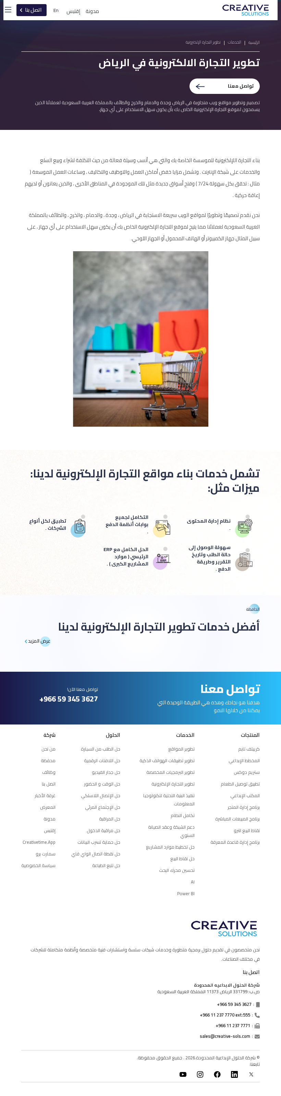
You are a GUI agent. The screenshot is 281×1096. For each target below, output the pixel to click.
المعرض (48, 807)
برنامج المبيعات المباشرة (237, 819)
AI (193, 882)
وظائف (49, 772)
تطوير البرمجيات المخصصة (170, 772)
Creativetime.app (39, 842)
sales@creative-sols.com (225, 1036)
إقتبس (73, 11)
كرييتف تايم (249, 749)
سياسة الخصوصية (38, 865)
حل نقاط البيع (182, 858)
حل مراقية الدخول (103, 830)
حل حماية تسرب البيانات (98, 842)
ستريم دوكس (247, 772)
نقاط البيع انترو (247, 830)
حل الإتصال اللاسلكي (100, 795)
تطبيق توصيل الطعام (240, 784)
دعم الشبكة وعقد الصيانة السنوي (171, 831)
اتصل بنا (49, 784)
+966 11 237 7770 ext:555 (225, 1015)
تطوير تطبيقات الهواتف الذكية (167, 760)
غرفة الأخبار (45, 795)
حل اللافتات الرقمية (102, 760)
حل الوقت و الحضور (102, 784)
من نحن (48, 749)
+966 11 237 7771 (233, 1025)
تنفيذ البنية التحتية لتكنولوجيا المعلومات (169, 799)
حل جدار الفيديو (106, 772)
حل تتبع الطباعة (106, 865)
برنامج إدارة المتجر (244, 807)
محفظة (48, 760)
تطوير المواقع (181, 749)
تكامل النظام (183, 815)
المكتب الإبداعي (245, 795)
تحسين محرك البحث (177, 870)
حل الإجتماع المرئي (102, 807)
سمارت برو (46, 854)
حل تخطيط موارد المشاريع (170, 847)
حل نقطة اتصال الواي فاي (95, 854)
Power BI (186, 893)
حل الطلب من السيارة (100, 749)
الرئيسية (254, 42)
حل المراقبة (109, 819)
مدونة (50, 819)
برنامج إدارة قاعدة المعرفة (235, 842)
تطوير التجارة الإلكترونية (173, 784)
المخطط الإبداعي (244, 760)
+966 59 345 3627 (234, 1004)
